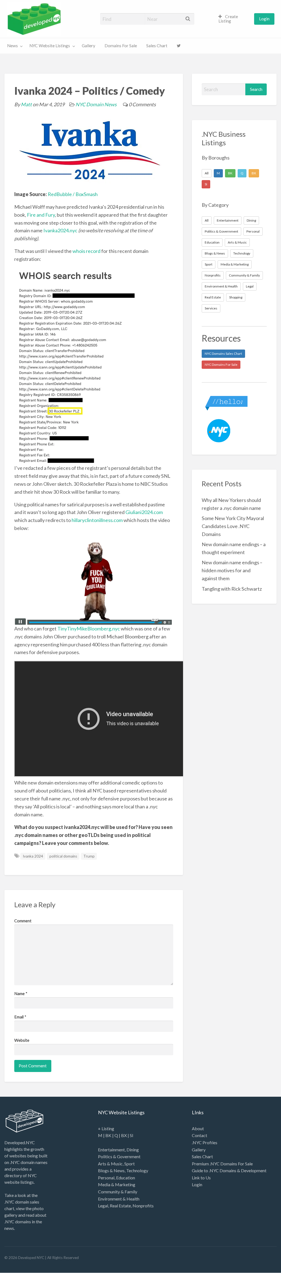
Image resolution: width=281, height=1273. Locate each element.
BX (254, 173)
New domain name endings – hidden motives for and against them (232, 570)
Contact (199, 1135)
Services (211, 308)
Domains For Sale (121, 45)
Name (20, 993)
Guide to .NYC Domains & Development (229, 1170)
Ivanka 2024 (33, 856)
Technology (241, 253)
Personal (253, 231)
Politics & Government (221, 231)
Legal (250, 286)
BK (230, 173)
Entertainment (227, 220)
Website (21, 1040)
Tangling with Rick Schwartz (232, 589)
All (207, 173)
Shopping (235, 297)
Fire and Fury (41, 215)
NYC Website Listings (49, 45)
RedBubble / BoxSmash (73, 194)
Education (212, 242)
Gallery (88, 45)
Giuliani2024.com (144, 512)
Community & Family (244, 275)
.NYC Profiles (204, 1142)
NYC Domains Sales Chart (223, 353)
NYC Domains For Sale (221, 364)
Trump (89, 856)
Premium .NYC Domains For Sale (222, 1163)
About (198, 1128)
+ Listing (106, 1128)
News (12, 45)
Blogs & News (215, 253)
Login (264, 18)
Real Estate (213, 297)
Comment (23, 920)
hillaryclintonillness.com (97, 520)
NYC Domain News (96, 104)
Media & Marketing (235, 264)
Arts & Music (237, 242)
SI (206, 184)
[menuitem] (234, 19)
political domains (63, 856)
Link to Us (201, 1177)
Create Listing (228, 18)
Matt (26, 104)
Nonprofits (213, 275)
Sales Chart (156, 45)
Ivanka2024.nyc (60, 230)
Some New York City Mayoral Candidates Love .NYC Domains (233, 526)
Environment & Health (221, 286)
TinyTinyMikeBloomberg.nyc (88, 629)
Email (20, 1016)
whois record (86, 251)
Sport (208, 264)
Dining (251, 220)
